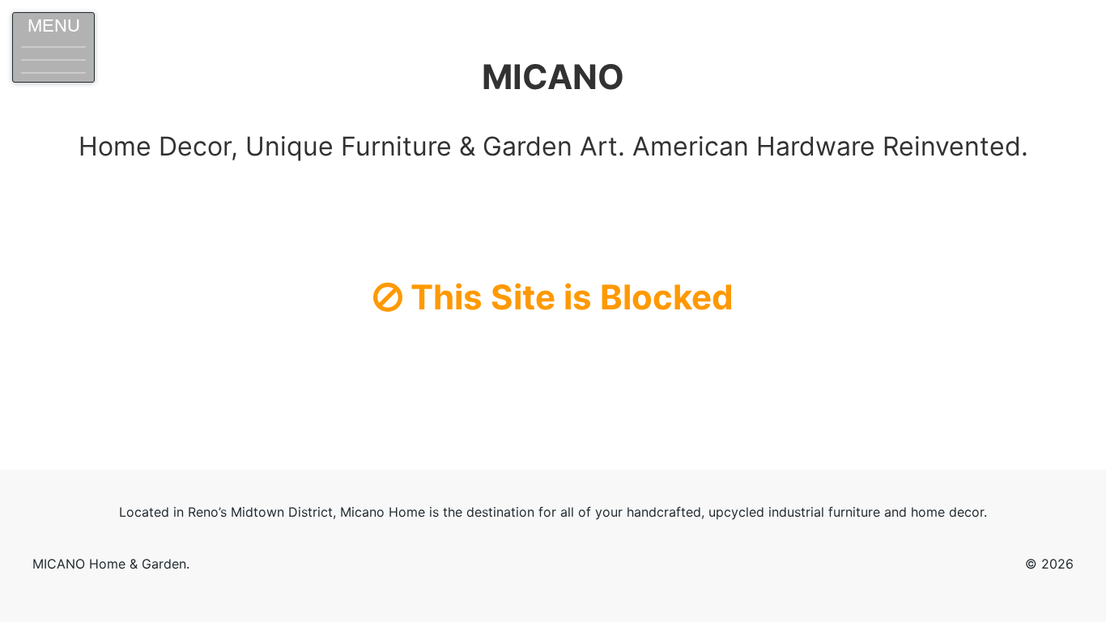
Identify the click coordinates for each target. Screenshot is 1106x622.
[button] (53, 47)
